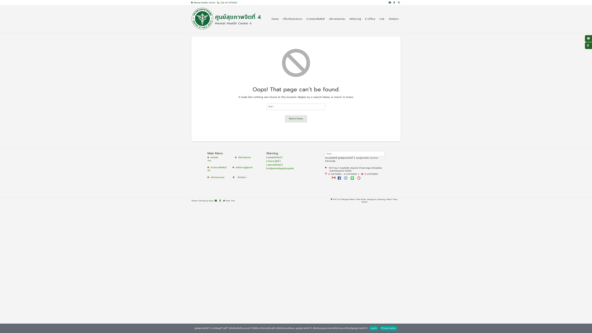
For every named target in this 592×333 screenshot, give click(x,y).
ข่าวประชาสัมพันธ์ (219, 167)
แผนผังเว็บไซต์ (274, 157)
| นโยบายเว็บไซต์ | (274, 164)
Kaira (211, 200)
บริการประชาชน (218, 177)
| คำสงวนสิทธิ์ (273, 161)
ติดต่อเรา (242, 177)
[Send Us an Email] (389, 3)
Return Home (296, 118)
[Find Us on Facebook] (394, 3)
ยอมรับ (374, 328)
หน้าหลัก (214, 157)
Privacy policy (388, 328)
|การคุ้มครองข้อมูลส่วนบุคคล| (280, 168)
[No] (588, 328)
